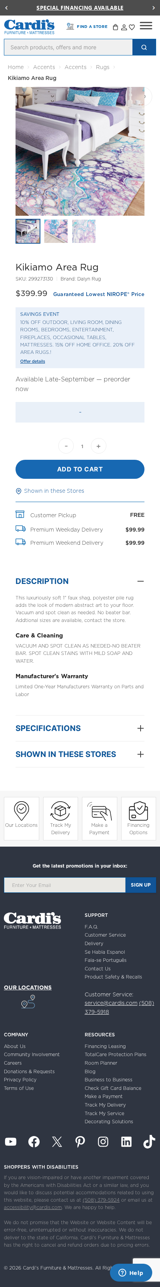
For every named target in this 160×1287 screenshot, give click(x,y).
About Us (15, 1046)
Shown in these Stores (54, 491)
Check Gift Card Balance (113, 1088)
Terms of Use (19, 1088)
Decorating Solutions (109, 1121)
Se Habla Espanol (105, 952)
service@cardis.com (111, 1003)
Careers (13, 1063)
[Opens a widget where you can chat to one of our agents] (131, 1273)
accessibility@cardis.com (33, 1207)
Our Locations (21, 825)
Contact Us (98, 968)
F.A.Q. (91, 926)
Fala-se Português (106, 960)
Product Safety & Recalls (113, 976)
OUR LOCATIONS (28, 987)
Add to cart (80, 469)
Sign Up (141, 885)
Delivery (94, 943)
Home (16, 67)
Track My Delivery (60, 829)
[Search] (144, 47)
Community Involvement (32, 1054)
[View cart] (116, 28)
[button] (6, 8)
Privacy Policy (20, 1079)
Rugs (103, 67)
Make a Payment (99, 829)
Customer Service (105, 935)
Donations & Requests (29, 1071)
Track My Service (104, 1113)
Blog (90, 1071)
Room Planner (101, 1063)
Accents (44, 67)
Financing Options (138, 829)
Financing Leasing (105, 1046)
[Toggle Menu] (146, 25)
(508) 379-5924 (101, 1200)
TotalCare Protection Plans (115, 1054)
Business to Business (108, 1079)
